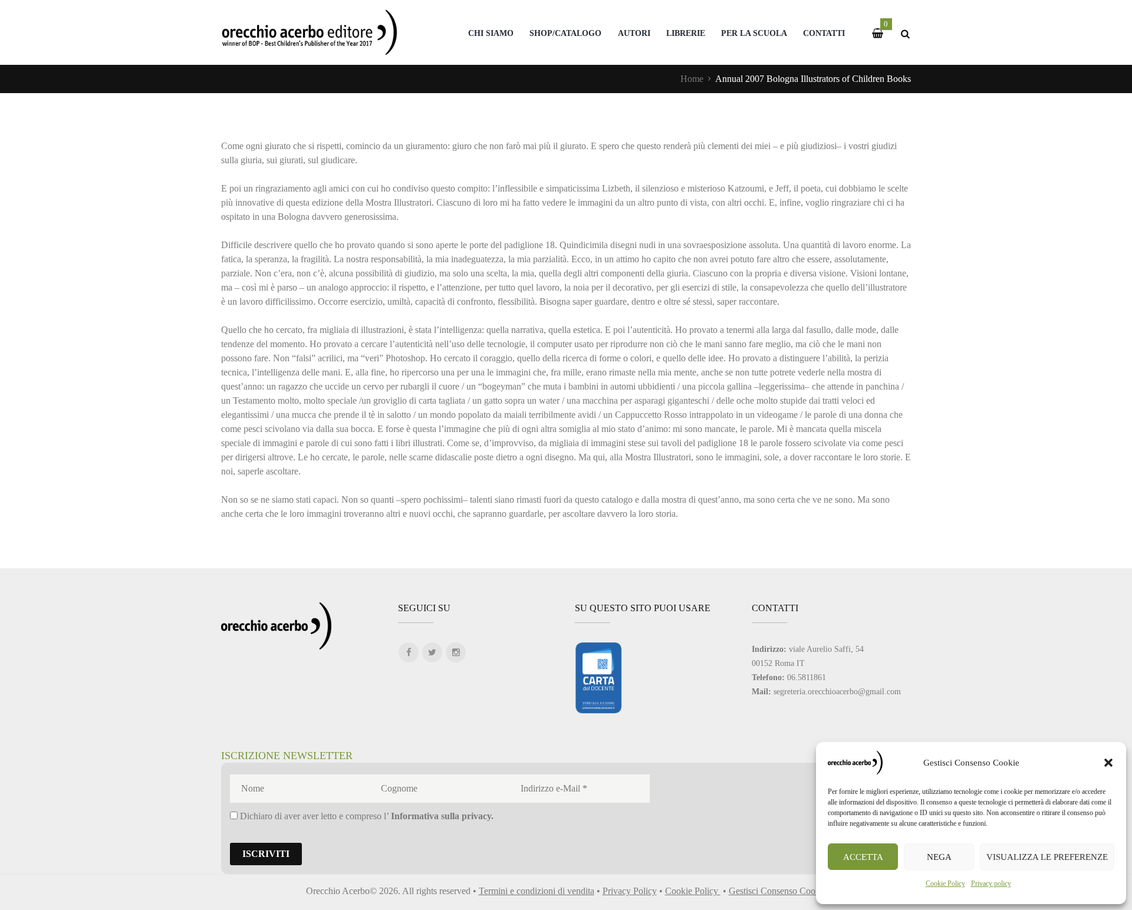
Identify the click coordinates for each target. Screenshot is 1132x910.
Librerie (685, 33)
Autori (634, 33)
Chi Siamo (491, 33)
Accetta (863, 857)
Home (691, 79)
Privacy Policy (630, 891)
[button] (1108, 763)
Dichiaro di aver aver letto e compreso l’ (365, 816)
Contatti (824, 33)
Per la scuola (754, 33)
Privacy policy (991, 883)
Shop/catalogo (565, 33)
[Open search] (905, 34)
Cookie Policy (945, 883)
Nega (939, 857)
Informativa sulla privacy (441, 816)
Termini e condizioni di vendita (536, 891)
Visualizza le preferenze (1047, 857)
